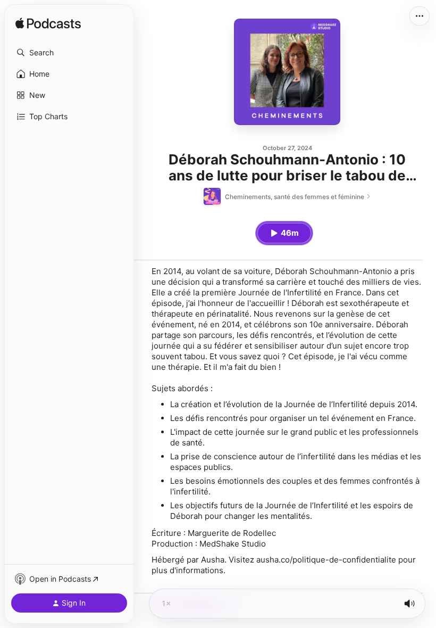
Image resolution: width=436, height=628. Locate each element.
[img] (48, 24)
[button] (69, 53)
